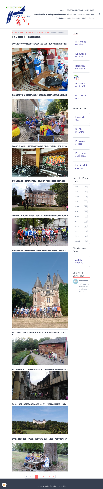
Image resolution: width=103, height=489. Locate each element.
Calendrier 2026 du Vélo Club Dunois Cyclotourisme (56, 14)
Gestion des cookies (58, 486)
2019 (81, 221)
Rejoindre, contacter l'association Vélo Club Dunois (75, 18)
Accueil (62, 10)
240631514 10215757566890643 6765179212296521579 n (39, 146)
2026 (81, 187)
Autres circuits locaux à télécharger (81, 261)
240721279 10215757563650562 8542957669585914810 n (40, 216)
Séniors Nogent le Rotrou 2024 (31, 32)
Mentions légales (43, 486)
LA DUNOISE (89, 10)
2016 (81, 236)
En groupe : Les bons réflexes (80, 154)
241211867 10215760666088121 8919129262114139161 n (39, 404)
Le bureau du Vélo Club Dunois (80, 55)
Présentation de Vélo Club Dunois (80, 85)
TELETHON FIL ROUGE (75, 10)
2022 (81, 207)
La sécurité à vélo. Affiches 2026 (81, 166)
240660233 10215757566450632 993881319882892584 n (40, 181)
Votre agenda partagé (86, 14)
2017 (81, 231)
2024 (81, 197)
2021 (47, 32)
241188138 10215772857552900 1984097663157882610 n (40, 369)
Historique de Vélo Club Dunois (80, 43)
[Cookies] (4, 485)
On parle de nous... (81, 97)
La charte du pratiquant (80, 118)
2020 (81, 216)
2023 (81, 202)
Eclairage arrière (80, 142)
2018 (81, 226)
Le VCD (81, 241)
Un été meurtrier (80, 130)
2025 (81, 192)
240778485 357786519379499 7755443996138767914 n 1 (39, 250)
